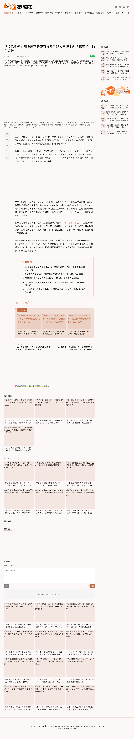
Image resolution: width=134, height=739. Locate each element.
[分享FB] (6, 133)
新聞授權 (49, 726)
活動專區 (78, 12)
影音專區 (68, 12)
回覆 (93, 586)
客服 (43, 726)
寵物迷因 (100, 12)
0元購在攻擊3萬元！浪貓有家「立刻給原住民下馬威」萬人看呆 (54, 274)
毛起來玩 (19, 12)
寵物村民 (119, 12)
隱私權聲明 (70, 726)
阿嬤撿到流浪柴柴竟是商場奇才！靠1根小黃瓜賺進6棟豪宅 (52, 278)
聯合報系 (79, 726)
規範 (6, 586)
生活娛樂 (39, 12)
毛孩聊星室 (89, 12)
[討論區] (6, 145)
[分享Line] (6, 139)
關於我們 (93, 726)
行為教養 (29, 12)
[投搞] (120, 6)
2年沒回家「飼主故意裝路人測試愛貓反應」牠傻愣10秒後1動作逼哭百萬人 (55, 290)
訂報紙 (86, 726)
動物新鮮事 (9, 12)
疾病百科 (59, 12)
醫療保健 (49, 12)
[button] (116, 6)
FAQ (39, 726)
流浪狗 (25, 303)
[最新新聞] (129, 101)
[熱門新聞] (129, 47)
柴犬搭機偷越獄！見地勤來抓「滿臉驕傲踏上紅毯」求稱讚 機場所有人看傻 (55, 268)
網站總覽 (101, 726)
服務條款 (57, 726)
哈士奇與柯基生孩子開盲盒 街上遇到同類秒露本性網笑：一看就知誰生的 (55, 283)
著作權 (64, 726)
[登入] (124, 7)
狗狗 (18, 303)
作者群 (128, 12)
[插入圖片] (88, 586)
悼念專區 (109, 12)
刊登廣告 (32, 726)
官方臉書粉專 (70, 222)
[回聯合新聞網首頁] (10, 6)
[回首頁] (18, 6)
